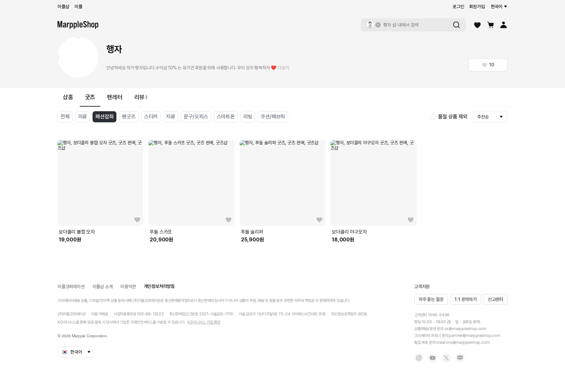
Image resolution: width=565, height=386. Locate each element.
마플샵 (63, 6)
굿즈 (90, 97)
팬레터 (114, 97)
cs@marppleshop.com (465, 328)
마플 (78, 6)
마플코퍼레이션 (71, 286)
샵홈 (68, 97)
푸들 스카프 (161, 232)
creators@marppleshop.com (462, 342)
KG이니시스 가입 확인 (203, 322)
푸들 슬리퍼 (252, 232)
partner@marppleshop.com (474, 335)
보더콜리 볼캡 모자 (77, 232)
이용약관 (128, 286)
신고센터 (495, 299)
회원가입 (477, 6)
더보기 (283, 67)
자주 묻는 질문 (431, 299)
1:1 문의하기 (465, 299)
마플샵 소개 (103, 286)
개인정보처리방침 (159, 286)
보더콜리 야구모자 (349, 232)
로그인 (458, 6)
